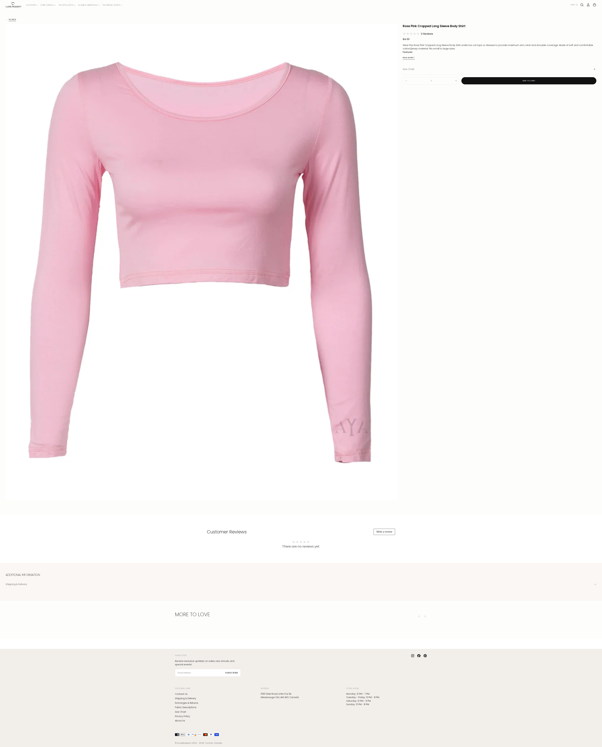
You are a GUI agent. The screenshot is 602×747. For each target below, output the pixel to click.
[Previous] (419, 616)
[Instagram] (413, 656)
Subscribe (231, 672)
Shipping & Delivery (185, 698)
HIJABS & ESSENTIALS (88, 5)
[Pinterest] (425, 656)
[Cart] (594, 4)
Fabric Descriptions (185, 707)
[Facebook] (419, 656)
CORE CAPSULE (47, 5)
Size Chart (180, 711)
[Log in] (588, 4)
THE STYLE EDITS (66, 5)
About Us (180, 720)
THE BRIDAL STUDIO (111, 5)
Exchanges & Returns (186, 702)
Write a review (384, 531)
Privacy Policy (182, 716)
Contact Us (181, 694)
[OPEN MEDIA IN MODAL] (393, 494)
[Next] (425, 616)
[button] (574, 5)
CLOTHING (31, 5)
